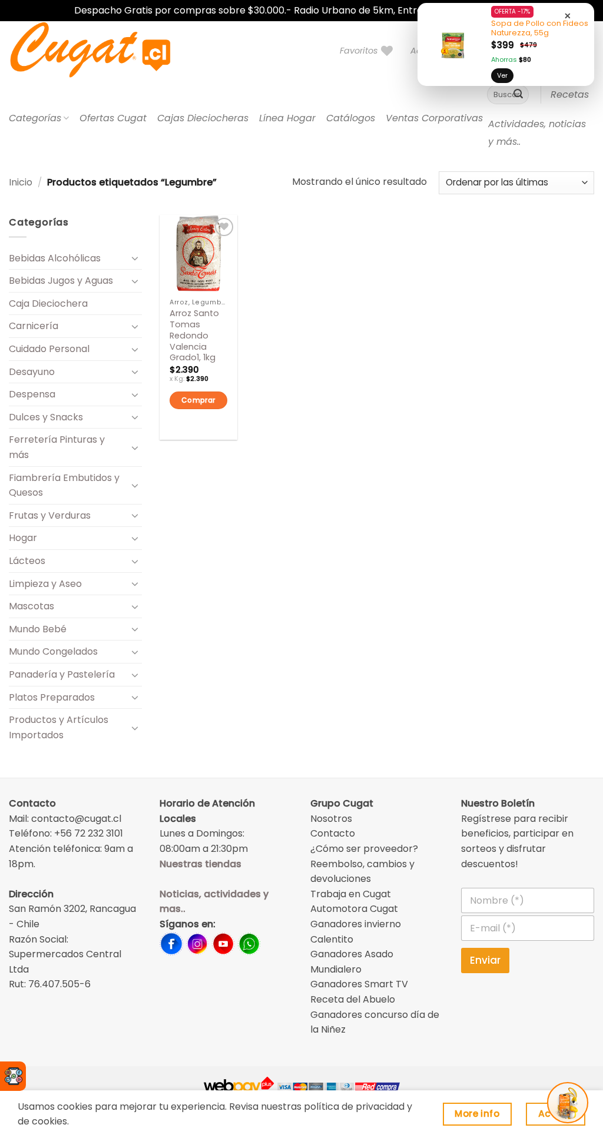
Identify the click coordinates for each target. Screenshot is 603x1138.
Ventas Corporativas (434, 118)
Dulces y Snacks (46, 417)
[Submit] (518, 95)
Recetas (570, 94)
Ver (502, 75)
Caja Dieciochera (48, 303)
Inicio (20, 182)
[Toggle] (135, 258)
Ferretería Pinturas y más (57, 447)
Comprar (198, 400)
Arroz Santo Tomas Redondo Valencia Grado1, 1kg (194, 335)
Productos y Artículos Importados (58, 727)
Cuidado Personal (49, 349)
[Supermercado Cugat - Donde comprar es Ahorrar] (104, 50)
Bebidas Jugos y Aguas (61, 280)
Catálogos (350, 118)
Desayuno (32, 372)
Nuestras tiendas (200, 864)
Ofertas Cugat (113, 118)
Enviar (485, 960)
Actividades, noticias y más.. (537, 132)
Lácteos (27, 561)
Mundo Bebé (38, 629)
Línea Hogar (287, 118)
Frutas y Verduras (50, 515)
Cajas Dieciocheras (203, 118)
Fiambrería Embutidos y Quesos (64, 485)
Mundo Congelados (53, 651)
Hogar (23, 538)
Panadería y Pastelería (62, 674)
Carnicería (33, 326)
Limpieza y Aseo (45, 583)
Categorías (35, 118)
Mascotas (31, 606)
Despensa (32, 394)
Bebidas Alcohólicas (55, 258)
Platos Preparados (52, 697)
